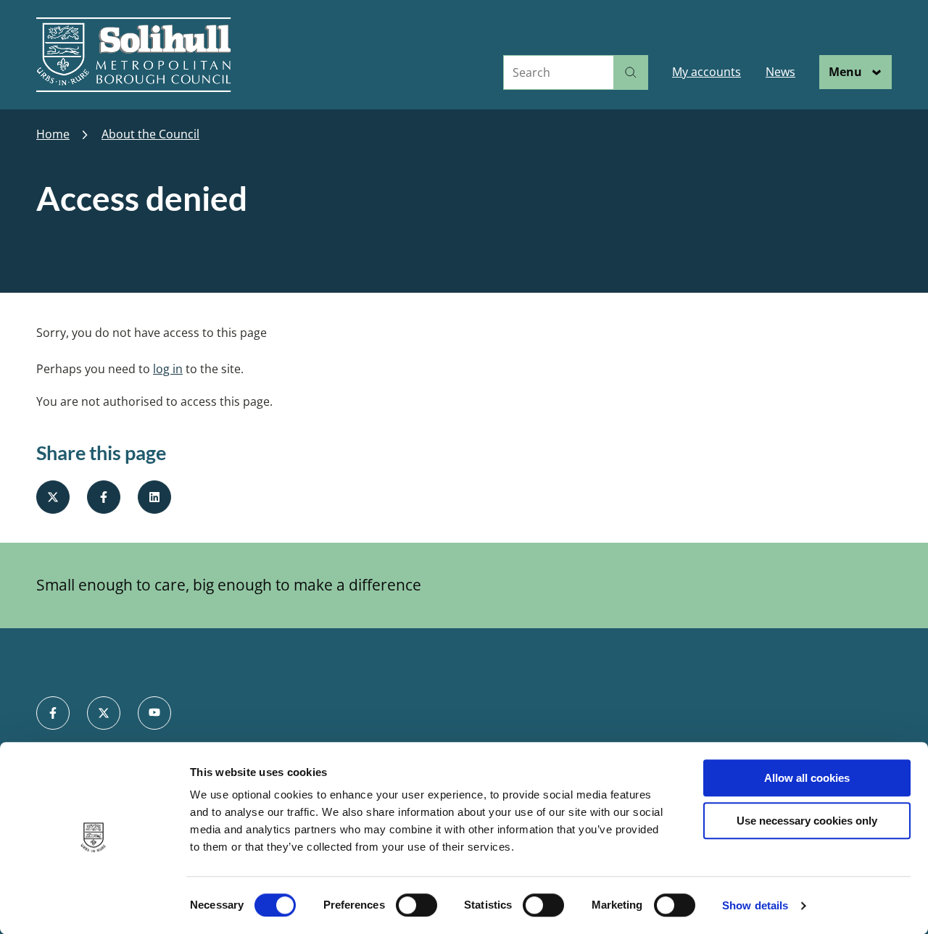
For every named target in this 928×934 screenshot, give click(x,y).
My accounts (706, 72)
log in (168, 369)
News (780, 72)
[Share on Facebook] (103, 497)
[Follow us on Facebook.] (53, 713)
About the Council (150, 134)
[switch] (416, 905)
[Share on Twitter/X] (53, 497)
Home (53, 134)
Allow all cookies (807, 778)
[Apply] (630, 72)
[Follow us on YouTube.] (154, 713)
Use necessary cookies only (807, 820)
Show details (755, 905)
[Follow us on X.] (103, 713)
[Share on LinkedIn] (154, 497)
